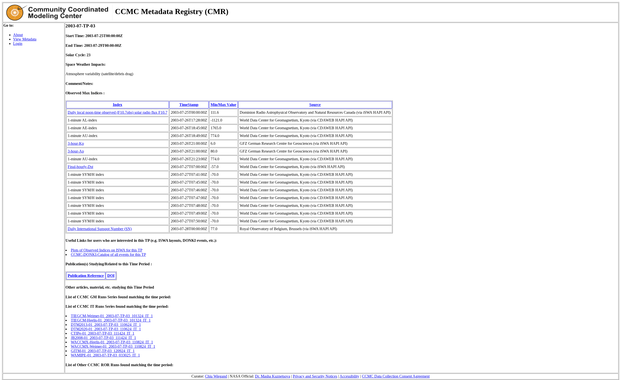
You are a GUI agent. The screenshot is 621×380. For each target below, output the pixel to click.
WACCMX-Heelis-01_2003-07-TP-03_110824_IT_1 (112, 342)
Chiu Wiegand (216, 376)
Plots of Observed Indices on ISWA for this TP (106, 250)
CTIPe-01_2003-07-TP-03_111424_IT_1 (102, 333)
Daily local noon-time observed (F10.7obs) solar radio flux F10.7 (117, 112)
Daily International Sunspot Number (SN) (100, 229)
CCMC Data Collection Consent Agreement (396, 376)
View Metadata (24, 39)
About (18, 35)
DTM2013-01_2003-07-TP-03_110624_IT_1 (106, 325)
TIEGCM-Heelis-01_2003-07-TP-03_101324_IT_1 (111, 320)
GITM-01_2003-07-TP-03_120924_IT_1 (103, 351)
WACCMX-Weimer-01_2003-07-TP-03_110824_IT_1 (113, 346)
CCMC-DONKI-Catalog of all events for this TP (108, 254)
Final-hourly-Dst (80, 167)
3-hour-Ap (76, 151)
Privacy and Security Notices (315, 376)
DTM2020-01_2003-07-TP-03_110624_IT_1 (106, 329)
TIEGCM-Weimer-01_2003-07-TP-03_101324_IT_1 (112, 316)
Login (17, 43)
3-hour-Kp (76, 143)
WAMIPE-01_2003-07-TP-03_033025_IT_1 (105, 355)
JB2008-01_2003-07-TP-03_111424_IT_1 (103, 338)
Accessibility (349, 376)
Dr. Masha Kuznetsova (272, 376)
